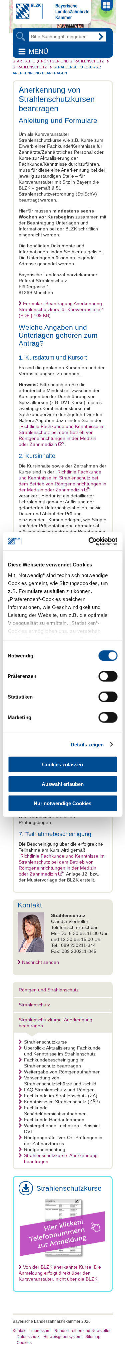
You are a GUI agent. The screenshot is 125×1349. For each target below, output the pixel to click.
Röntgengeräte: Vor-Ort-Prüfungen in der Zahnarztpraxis (63, 1140)
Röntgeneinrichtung (44, 1149)
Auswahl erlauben (63, 784)
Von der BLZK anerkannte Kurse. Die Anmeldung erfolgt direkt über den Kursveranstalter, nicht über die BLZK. (60, 1273)
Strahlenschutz (30, 67)
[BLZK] (51, 17)
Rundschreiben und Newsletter (82, 1330)
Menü (38, 51)
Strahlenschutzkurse (45, 1042)
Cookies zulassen (62, 764)
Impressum (40, 1330)
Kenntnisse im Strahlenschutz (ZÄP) (62, 1101)
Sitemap (92, 1336)
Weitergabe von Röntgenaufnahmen (62, 1071)
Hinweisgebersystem (62, 1336)
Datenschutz (28, 1336)
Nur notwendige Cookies (62, 803)
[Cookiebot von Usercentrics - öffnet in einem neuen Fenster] (89, 541)
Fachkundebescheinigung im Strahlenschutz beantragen (54, 1062)
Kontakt (19, 1330)
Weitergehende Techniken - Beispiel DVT (62, 1128)
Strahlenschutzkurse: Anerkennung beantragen (61, 1158)
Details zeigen (87, 744)
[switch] (107, 676)
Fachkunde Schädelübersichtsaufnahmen (55, 1110)
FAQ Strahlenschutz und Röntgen (59, 1089)
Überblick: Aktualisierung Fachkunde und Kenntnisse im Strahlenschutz (62, 1050)
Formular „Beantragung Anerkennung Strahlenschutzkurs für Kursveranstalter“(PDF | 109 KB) (61, 309)
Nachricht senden (40, 962)
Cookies (24, 1342)
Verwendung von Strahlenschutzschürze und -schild (60, 1080)
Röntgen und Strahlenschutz (72, 61)
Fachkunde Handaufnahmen (54, 1119)
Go (101, 37)
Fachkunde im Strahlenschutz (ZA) (60, 1095)
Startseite (24, 61)
